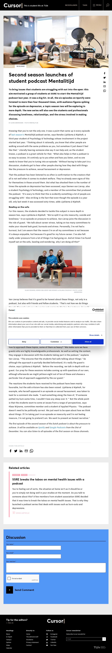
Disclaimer (29, 640)
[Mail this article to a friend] (104, 86)
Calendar (9, 648)
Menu (98, 5)
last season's (17, 135)
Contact (29, 645)
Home (28, 634)
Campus (8, 640)
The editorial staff (32, 637)
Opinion (8, 642)
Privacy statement (32, 642)
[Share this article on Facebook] (104, 73)
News (8, 634)
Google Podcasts (58, 427)
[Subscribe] (104, 639)
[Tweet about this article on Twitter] (104, 77)
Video (8, 645)
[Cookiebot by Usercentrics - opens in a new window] (94, 310)
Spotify (41, 427)
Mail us (10, 623)
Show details (94, 335)
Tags (85, 5)
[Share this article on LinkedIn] (104, 82)
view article (22, 513)
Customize (55, 342)
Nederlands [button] (71, 5)
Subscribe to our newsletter (75, 634)
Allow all (88, 342)
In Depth (9, 637)
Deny (24, 342)
